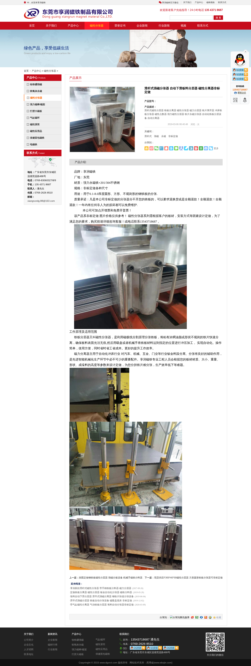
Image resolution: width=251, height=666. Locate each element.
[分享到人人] (201, 617)
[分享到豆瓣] (197, 617)
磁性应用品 (36, 131)
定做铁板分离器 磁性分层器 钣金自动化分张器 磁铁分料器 (101, 592)
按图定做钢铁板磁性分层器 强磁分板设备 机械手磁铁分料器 (110, 577)
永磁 (163, 136)
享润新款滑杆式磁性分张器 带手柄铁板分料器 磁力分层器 (100, 588)
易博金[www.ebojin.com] (159, 662)
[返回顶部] (245, 100)
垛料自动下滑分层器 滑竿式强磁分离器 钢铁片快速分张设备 (102, 596)
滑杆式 (148, 136)
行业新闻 (164, 25)
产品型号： (150, 101)
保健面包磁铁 (37, 137)
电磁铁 (33, 144)
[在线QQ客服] (137, 648)
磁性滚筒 (35, 124)
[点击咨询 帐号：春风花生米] (240, 92)
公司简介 (28, 639)
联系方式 (222, 2)
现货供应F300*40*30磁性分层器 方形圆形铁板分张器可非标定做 (188, 577)
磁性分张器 (96, 25)
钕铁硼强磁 (36, 84)
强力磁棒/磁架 (37, 104)
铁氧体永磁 (36, 91)
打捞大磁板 (36, 111)
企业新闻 (142, 25)
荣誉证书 (120, 25)
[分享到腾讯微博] (179, 618)
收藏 (218, 617)
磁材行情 (52, 644)
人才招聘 (28, 649)
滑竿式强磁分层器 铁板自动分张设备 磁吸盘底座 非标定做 (101, 600)
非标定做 (173, 136)
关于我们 (187, 2)
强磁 (156, 136)
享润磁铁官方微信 (170, 2)
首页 (32, 25)
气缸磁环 (35, 117)
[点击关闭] (245, 51)
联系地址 (28, 654)
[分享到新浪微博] (192, 617)
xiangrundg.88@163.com (41, 200)
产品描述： (150, 106)
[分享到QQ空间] (210, 617)
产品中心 (199, 2)
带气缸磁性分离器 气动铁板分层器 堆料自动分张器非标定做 (102, 604)
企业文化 (28, 644)
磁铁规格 (210, 2)
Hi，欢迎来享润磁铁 (34, 2)
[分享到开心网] (205, 617)
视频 (183, 25)
